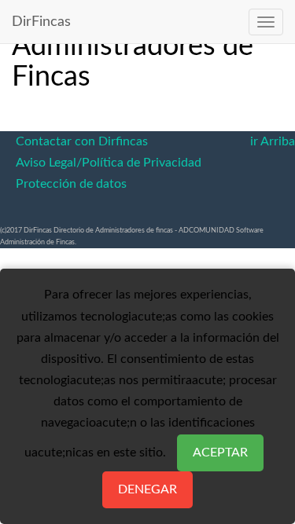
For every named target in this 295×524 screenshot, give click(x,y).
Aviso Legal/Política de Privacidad (108, 162)
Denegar (147, 489)
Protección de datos (71, 184)
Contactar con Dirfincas (82, 141)
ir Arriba (272, 141)
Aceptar (220, 452)
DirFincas (41, 22)
